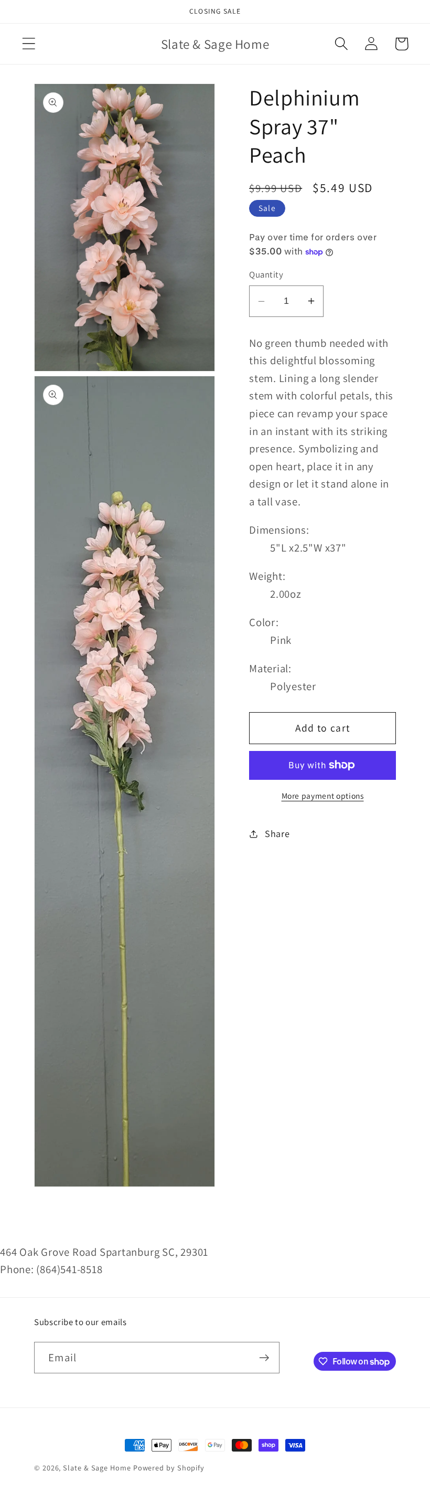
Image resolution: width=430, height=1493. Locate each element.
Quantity (266, 274)
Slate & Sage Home (97, 1468)
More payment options (323, 795)
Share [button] (277, 833)
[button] (29, 44)
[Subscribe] (264, 1358)
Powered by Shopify (169, 1468)
